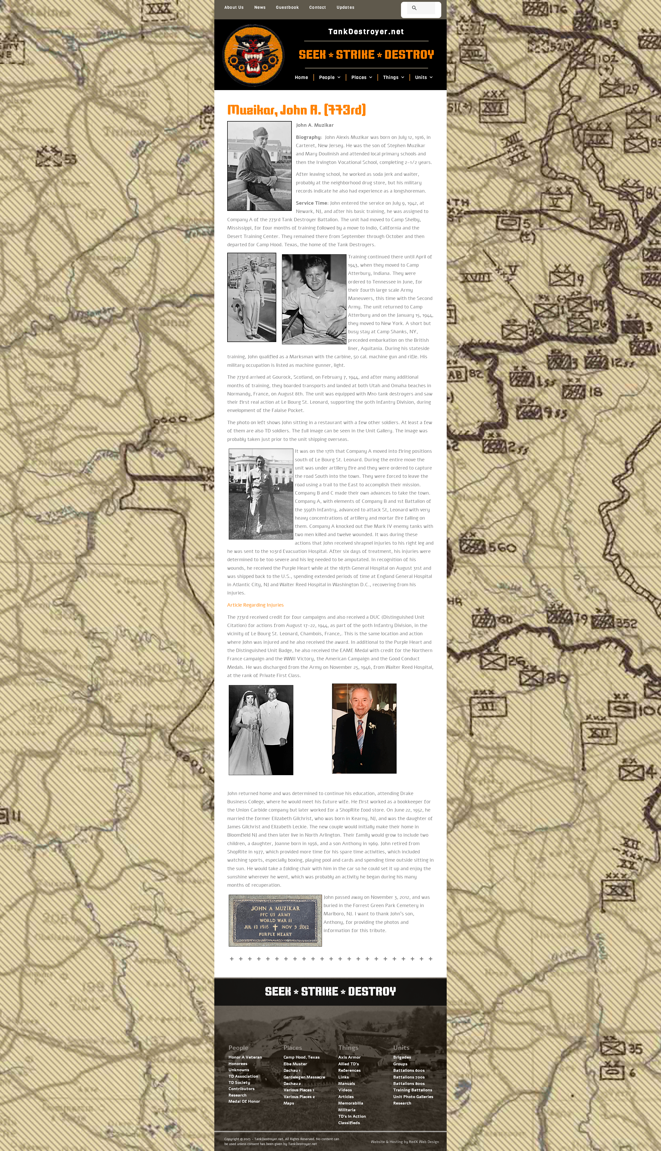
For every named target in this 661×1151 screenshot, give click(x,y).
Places (359, 77)
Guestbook (287, 7)
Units (421, 77)
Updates (346, 7)
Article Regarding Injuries (255, 605)
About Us (234, 7)
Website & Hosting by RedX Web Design (405, 1141)
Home (301, 77)
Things (390, 77)
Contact (317, 7)
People (327, 77)
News (260, 7)
